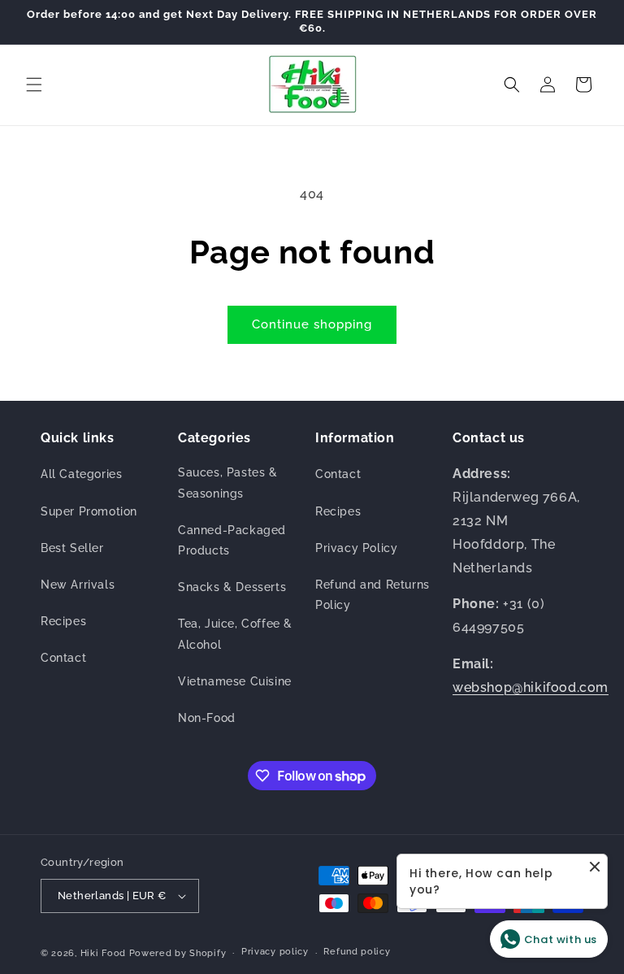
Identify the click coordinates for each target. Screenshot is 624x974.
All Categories (81, 473)
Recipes (63, 621)
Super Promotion (89, 511)
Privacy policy (275, 951)
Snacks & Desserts (232, 587)
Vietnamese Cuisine (235, 681)
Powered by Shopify (178, 953)
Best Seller (72, 547)
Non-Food (207, 717)
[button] (34, 84)
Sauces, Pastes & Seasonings (228, 482)
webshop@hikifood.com (531, 687)
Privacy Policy (356, 547)
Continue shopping (312, 324)
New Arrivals (78, 584)
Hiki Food (103, 953)
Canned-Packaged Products (232, 540)
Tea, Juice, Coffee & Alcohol (235, 633)
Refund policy (356, 951)
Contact (63, 657)
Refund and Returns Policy (372, 594)
